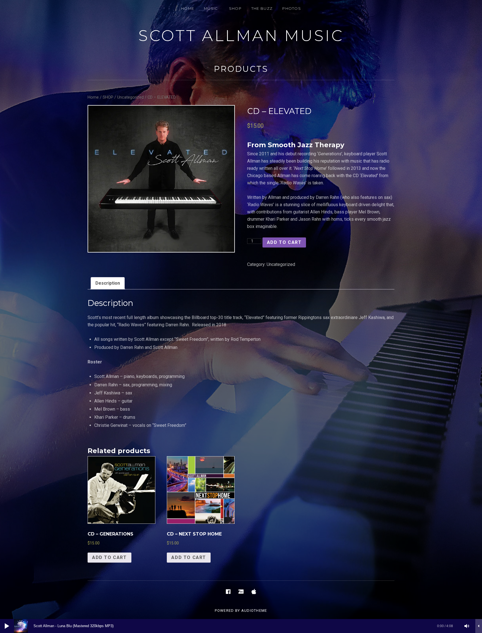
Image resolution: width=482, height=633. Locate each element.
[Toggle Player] (478, 626)
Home (93, 97)
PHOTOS (291, 8)
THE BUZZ (262, 8)
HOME (187, 8)
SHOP (235, 8)
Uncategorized (130, 97)
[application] (241, 626)
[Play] (7, 626)
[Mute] (466, 626)
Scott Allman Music (241, 35)
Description (107, 283)
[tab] (108, 283)
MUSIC (211, 8)
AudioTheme (254, 610)
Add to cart (284, 242)
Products (241, 69)
